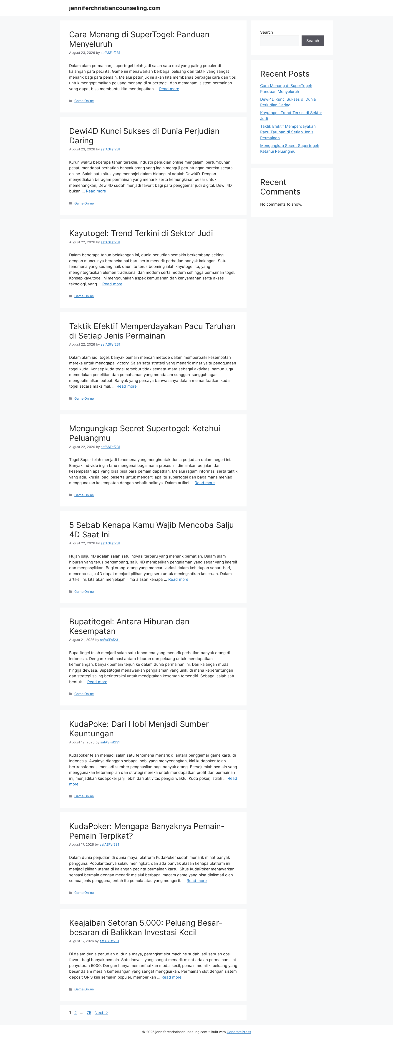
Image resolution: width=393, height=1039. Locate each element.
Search (266, 32)
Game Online (84, 101)
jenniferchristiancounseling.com (115, 8)
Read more (169, 89)
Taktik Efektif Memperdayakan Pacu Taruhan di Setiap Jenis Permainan (152, 330)
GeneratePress (239, 1032)
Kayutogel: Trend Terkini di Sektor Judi (141, 233)
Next (101, 1012)
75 (89, 1012)
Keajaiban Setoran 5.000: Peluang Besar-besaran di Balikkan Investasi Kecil (145, 927)
